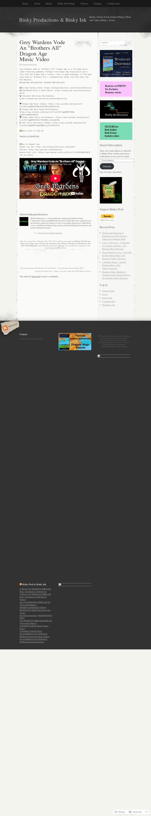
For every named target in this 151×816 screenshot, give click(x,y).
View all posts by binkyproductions (50, 233)
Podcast (84, 3)
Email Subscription (111, 145)
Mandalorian (72, 243)
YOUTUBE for (111, 126)
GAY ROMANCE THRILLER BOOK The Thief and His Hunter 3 (36, 622)
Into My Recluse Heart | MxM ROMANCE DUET (36, 616)
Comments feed (108, 301)
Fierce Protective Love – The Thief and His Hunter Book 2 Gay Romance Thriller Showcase (117, 255)
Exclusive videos (112, 135)
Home (25, 3)
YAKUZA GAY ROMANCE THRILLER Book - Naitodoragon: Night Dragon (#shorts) (35, 597)
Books (49, 3)
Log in (105, 294)
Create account (108, 290)
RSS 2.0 (60, 248)
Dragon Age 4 (34, 243)
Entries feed (107, 297)
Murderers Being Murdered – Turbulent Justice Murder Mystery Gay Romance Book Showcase (116, 274)
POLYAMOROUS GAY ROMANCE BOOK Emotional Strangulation (33, 640)
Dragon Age (24, 243)
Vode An (46, 246)
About (37, 3)
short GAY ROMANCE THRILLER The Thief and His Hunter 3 (35, 603)
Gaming (97, 3)
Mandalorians (82, 243)
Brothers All (79, 241)
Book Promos (111, 132)
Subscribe (107, 166)
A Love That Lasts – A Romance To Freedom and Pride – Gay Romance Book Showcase (116, 245)
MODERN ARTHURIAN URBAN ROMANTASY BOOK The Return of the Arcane (35, 610)
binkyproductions (29, 64)
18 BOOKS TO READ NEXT (31, 631)
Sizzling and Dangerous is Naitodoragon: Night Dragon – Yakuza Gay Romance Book (115, 236)
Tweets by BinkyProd (29, 136)
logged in (36, 276)
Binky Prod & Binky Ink (34, 584)
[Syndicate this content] (21, 584)
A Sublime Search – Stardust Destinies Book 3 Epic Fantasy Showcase (114, 265)
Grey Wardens (63, 243)
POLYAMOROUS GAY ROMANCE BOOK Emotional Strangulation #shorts (35, 635)
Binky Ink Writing (66, 3)
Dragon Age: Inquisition (48, 243)
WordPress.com (108, 305)
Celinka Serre (113, 3)
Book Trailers (111, 129)
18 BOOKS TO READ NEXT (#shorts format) (34, 627)
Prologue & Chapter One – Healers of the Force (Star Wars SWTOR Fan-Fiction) (63, 271)
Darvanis (87, 241)
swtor (40, 246)
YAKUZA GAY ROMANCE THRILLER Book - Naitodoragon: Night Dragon (35, 590)
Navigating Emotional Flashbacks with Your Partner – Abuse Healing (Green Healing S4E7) (51, 268)
